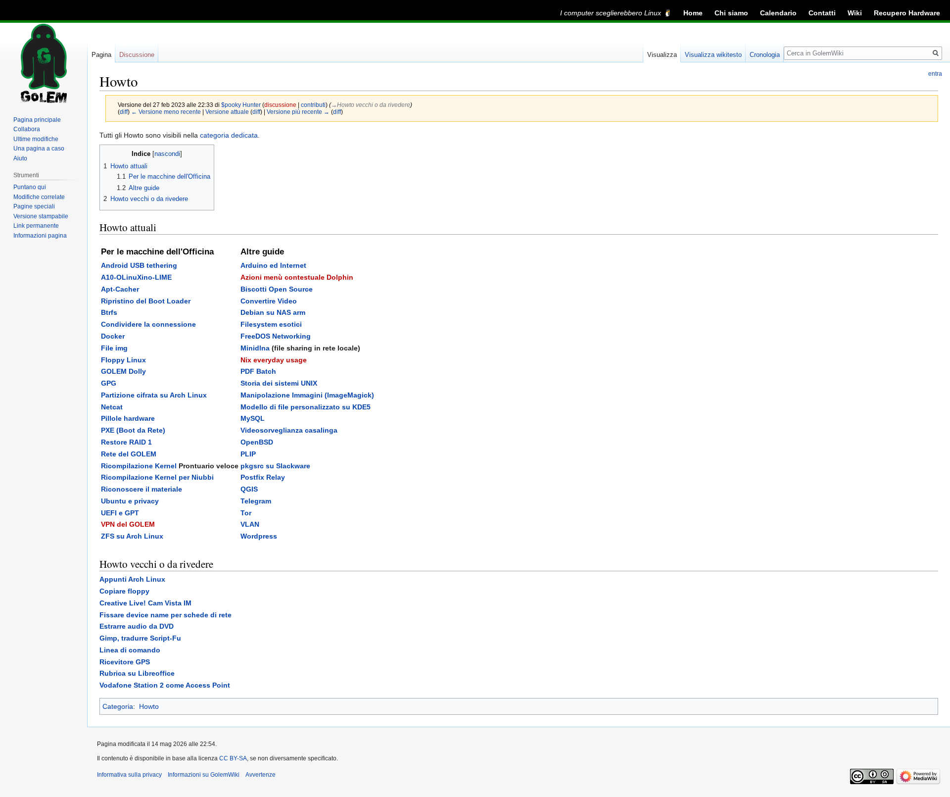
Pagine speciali (34, 206)
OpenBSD (256, 442)
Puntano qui (29, 187)
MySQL (252, 418)
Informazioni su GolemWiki (203, 774)
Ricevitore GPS (124, 662)
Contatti (822, 13)
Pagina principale (37, 119)
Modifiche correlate (39, 197)
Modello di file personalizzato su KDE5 (305, 407)
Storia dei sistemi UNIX (278, 383)
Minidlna (255, 348)
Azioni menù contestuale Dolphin (296, 277)
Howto (149, 706)
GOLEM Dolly (123, 371)
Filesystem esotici (271, 324)
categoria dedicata (229, 135)
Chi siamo (731, 13)
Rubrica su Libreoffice (137, 673)
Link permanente (36, 225)
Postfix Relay (262, 477)
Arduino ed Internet (273, 265)
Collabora (26, 129)
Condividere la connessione (148, 324)
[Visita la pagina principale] (43, 63)
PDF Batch (258, 371)
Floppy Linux (123, 360)
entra (935, 73)
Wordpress (258, 536)
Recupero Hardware (907, 13)
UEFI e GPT (120, 513)
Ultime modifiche (35, 139)
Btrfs (109, 312)
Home (693, 13)
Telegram (255, 501)
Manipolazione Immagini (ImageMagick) (307, 395)
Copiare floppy (124, 591)
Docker (113, 336)
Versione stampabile (40, 216)
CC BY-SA (233, 758)
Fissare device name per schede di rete (165, 615)
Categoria (117, 706)
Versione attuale (227, 111)
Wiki (855, 13)
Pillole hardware (128, 418)
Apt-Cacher (120, 289)
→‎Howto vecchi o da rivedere (370, 104)
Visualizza (662, 54)
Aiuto (20, 158)
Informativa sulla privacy (129, 774)
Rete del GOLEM (128, 454)
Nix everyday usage (273, 360)
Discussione (136, 54)
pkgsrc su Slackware (275, 466)
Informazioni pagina (40, 235)
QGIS (249, 489)
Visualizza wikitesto (713, 54)
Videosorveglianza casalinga (288, 430)
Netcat (112, 407)
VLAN (249, 524)
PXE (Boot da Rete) (133, 430)
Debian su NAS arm (272, 312)
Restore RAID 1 (126, 442)
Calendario (778, 13)
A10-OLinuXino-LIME (136, 277)
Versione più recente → (298, 111)
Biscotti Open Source (276, 289)
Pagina (101, 54)
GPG (108, 383)
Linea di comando (129, 650)
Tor (245, 513)
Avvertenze (260, 774)
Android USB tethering (139, 265)
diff (124, 111)
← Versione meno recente (166, 111)
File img (114, 348)
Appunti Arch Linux (132, 579)
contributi (313, 104)
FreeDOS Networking (275, 336)
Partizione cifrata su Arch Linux (154, 395)
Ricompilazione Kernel (139, 466)
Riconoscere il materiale (141, 489)
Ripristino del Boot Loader (145, 301)
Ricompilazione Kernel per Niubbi (157, 477)
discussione (280, 104)
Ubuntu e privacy (130, 501)
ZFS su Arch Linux (132, 536)
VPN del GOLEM (128, 524)
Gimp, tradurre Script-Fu (140, 638)
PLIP (248, 454)
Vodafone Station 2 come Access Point (164, 685)
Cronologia (765, 54)
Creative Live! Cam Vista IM (145, 603)
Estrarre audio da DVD (136, 626)
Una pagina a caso (38, 148)
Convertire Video (268, 301)
